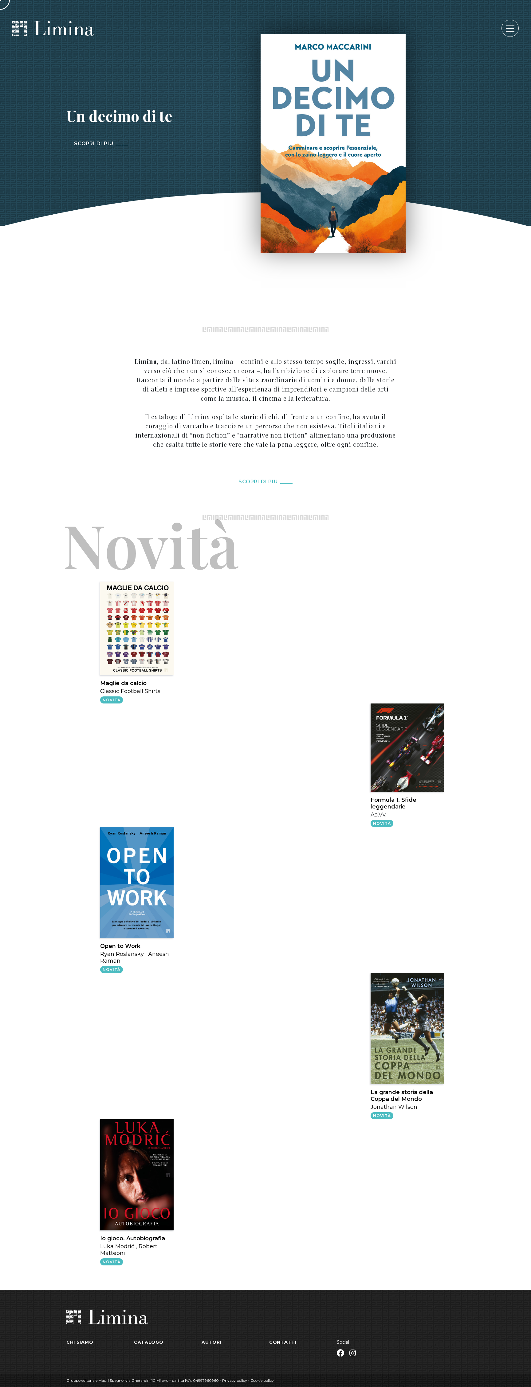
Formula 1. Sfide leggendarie (393, 803)
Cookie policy (262, 1380)
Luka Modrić (117, 1246)
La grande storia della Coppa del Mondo (402, 1095)
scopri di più (257, 482)
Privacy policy (234, 1380)
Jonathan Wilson (394, 1107)
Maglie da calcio (123, 683)
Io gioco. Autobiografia (132, 1238)
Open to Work (120, 946)
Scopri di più (93, 143)
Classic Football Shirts (130, 691)
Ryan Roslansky (122, 954)
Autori (211, 1342)
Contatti (283, 1342)
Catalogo (148, 1342)
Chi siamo (79, 1342)
